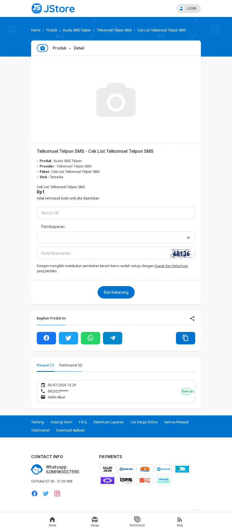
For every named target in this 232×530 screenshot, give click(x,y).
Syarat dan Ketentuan (171, 266)
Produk (51, 30)
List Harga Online (144, 422)
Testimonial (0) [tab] (70, 365)
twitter (45, 493)
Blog (180, 525)
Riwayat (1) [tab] (45, 365)
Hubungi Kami (61, 422)
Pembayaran (53, 226)
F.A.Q (83, 422)
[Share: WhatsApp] (90, 338)
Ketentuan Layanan (109, 422)
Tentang (37, 422)
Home (52, 525)
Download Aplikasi (70, 430)
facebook (34, 493)
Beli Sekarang (116, 292)
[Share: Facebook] (46, 338)
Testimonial (137, 525)
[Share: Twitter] (68, 338)
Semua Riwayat (176, 422)
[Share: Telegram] (112, 338)
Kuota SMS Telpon (77, 30)
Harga (95, 525)
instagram (57, 493)
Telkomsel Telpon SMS (114, 30)
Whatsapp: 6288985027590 (62, 469)
